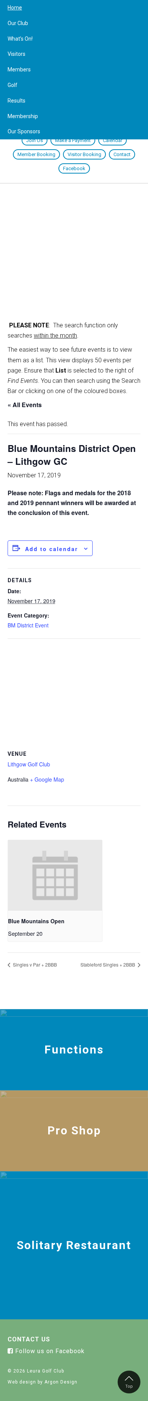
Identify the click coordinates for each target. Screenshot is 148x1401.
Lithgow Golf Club (29, 764)
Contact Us (29, 1339)
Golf (12, 85)
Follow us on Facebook (49, 1351)
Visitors (16, 54)
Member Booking (36, 154)
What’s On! (20, 39)
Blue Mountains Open (36, 921)
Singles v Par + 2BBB (34, 964)
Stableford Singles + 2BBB (108, 964)
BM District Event (28, 625)
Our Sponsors (24, 131)
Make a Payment (73, 140)
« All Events (25, 404)
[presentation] (55, 875)
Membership (23, 116)
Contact (122, 154)
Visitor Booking (84, 154)
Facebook (74, 168)
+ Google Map (47, 779)
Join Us (34, 140)
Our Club (18, 23)
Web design (22, 1382)
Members (19, 69)
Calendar (112, 140)
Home (15, 8)
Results (16, 101)
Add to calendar (51, 549)
